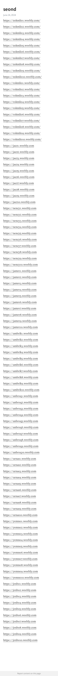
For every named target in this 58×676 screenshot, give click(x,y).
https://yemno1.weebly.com (20, 521)
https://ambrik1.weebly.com (20, 333)
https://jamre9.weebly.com (20, 321)
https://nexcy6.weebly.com (20, 239)
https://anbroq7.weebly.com (20, 433)
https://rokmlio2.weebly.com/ (21, 89)
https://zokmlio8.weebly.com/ (22, 64)
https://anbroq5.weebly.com (20, 421)
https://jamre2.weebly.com (20, 277)
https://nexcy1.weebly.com (19, 208)
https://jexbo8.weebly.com (19, 627)
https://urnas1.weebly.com (19, 458)
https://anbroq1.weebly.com (20, 396)
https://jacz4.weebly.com (18, 164)
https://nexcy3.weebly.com (20, 220)
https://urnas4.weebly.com (19, 477)
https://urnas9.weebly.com (19, 508)
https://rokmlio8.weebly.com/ (22, 126)
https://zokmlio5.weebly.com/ (21, 45)
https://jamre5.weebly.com (19, 296)
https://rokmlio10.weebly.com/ (22, 139)
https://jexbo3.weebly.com (19, 596)
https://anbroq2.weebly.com (20, 402)
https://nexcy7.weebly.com (19, 246)
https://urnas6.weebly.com (19, 490)
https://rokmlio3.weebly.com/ (21, 95)
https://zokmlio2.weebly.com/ (22, 26)
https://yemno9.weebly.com (20, 571)
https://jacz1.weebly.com (18, 145)
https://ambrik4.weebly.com (20, 352)
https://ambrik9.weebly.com (20, 383)
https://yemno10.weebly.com (21, 577)
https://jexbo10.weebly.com (20, 640)
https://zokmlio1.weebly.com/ (21, 20)
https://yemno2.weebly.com (20, 527)
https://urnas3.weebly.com (19, 471)
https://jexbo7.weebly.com (19, 621)
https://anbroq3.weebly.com (20, 408)
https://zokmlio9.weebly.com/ (22, 70)
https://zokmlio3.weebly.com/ (22, 33)
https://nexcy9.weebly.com (20, 258)
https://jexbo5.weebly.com (19, 609)
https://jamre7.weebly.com (19, 308)
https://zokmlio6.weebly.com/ (22, 51)
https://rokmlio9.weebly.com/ (22, 133)
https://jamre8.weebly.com (20, 314)
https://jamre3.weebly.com (20, 283)
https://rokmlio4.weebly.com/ (21, 102)
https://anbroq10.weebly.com (21, 452)
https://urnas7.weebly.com (19, 496)
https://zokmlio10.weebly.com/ (22, 76)
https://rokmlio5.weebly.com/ (21, 108)
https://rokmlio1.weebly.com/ (21, 83)
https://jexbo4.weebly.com (19, 602)
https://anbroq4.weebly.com (20, 415)
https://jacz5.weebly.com (18, 170)
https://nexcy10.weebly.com (20, 264)
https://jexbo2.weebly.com (19, 590)
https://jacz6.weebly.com (18, 177)
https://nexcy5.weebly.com (19, 233)
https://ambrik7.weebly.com (20, 371)
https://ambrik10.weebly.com (21, 389)
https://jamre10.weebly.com (20, 327)
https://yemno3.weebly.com (20, 533)
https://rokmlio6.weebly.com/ (22, 114)
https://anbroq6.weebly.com (20, 427)
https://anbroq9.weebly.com (20, 446)
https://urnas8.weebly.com (19, 502)
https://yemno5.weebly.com (20, 546)
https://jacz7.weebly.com (18, 183)
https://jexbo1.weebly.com (19, 583)
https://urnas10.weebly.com (20, 515)
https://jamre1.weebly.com (19, 271)
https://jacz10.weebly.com (19, 202)
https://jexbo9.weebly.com (19, 634)
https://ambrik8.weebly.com (20, 377)
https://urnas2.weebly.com (19, 465)
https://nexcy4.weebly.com (20, 227)
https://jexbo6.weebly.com (19, 615)
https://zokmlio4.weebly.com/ (22, 39)
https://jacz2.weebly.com (18, 152)
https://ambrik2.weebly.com (20, 339)
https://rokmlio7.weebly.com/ (21, 120)
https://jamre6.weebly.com (20, 302)
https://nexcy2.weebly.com (20, 214)
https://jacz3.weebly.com (18, 158)
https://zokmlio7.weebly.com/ (21, 58)
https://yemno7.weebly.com (20, 559)
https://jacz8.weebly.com (18, 189)
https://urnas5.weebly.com (19, 483)
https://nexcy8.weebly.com (20, 252)
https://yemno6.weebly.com (20, 552)
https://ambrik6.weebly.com (20, 364)
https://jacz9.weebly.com (18, 195)
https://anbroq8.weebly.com (20, 439)
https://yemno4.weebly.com (20, 540)
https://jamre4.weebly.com (20, 289)
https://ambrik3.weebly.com (20, 346)
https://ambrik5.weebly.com (20, 358)
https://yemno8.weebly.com (20, 565)
